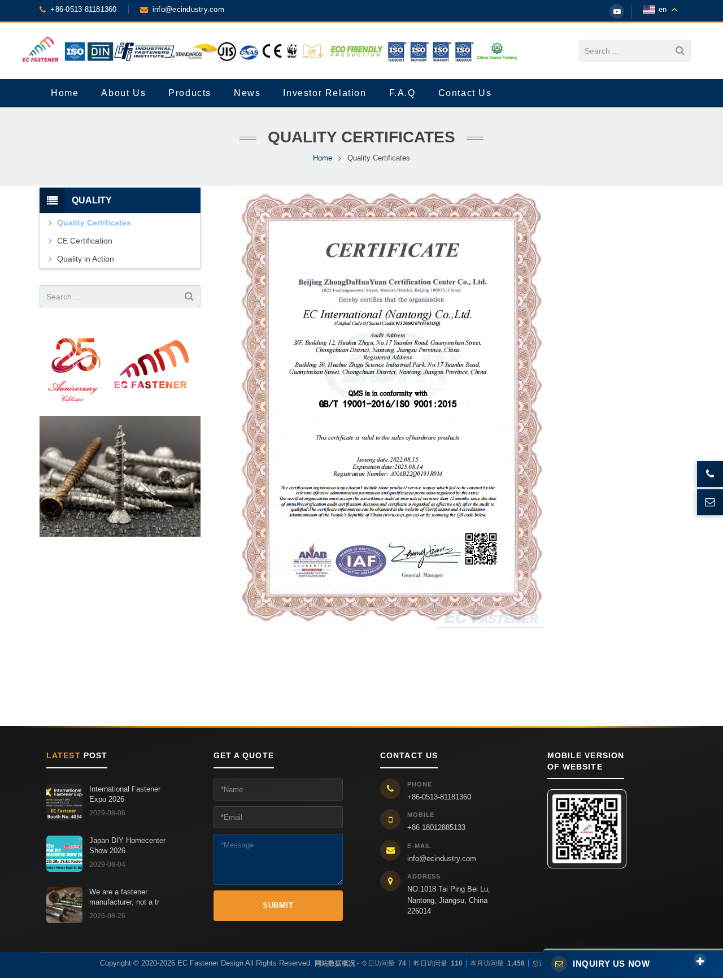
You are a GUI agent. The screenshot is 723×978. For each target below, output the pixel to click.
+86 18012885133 (436, 827)
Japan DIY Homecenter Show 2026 (127, 845)
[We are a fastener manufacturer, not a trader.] (64, 905)
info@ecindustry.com (441, 858)
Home (322, 158)
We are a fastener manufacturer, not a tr (124, 897)
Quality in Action (85, 258)
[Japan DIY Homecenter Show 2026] (64, 854)
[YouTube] (616, 11)
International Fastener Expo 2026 (124, 794)
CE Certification (84, 240)
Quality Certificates (94, 222)
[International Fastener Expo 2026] (64, 802)
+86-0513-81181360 (439, 797)
